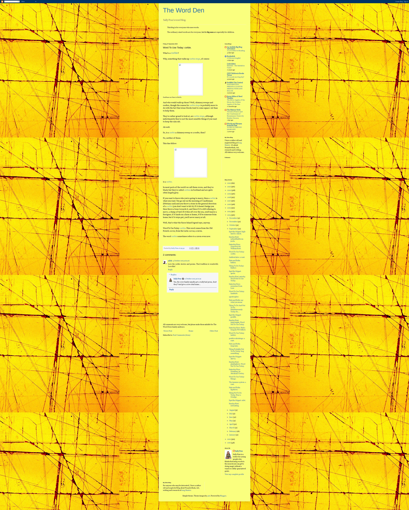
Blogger (223, 496)
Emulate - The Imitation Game (236, 67)
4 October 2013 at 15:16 (181, 261)
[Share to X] (194, 248)
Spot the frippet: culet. (237, 400)
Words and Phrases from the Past (234, 125)
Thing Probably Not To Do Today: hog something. (236, 351)
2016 (229, 204)
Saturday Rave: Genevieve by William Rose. (235, 246)
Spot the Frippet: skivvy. (235, 358)
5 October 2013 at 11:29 (193, 279)
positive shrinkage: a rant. (237, 339)
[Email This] (190, 248)
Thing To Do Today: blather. (236, 267)
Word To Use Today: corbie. (236, 253)
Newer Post (167, 331)
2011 (229, 443)
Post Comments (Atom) (181, 335)
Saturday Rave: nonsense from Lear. (235, 286)
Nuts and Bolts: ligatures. (234, 388)
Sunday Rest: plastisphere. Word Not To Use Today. (237, 364)
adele (170, 261)
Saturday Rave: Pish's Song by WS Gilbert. (237, 329)
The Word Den (183, 10)
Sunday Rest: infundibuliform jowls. (236, 239)
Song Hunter (186, 490)
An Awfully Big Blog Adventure (234, 48)
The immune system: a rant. (237, 383)
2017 (229, 201)
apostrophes (233, 297)
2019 (229, 194)
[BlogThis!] (192, 248)
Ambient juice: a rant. (237, 257)
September (233, 229)
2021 (229, 187)
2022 (229, 183)
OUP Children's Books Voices (235, 74)
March (232, 428)
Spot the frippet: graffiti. (235, 316)
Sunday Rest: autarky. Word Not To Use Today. (237, 279)
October (232, 225)
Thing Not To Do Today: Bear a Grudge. (235, 395)
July (231, 414)
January (232, 435)
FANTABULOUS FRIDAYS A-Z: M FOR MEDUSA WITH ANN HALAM (234, 87)
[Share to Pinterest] (198, 248)
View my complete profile (234, 474)
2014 (229, 211)
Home (191, 331)
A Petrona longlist (234, 58)
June (231, 417)
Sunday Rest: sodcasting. (234, 405)
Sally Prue (177, 279)
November (233, 222)
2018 (229, 197)
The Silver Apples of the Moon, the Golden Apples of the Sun (236, 102)
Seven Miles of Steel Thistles (234, 97)
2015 (229, 208)
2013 (229, 215)
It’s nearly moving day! (235, 77)
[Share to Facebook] (196, 248)
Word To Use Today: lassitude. (236, 292)
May (231, 421)
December (233, 218)
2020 (229, 190)
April (231, 424)
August (232, 410)
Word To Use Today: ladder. (236, 334)
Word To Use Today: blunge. (236, 378)
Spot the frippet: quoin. (235, 272)
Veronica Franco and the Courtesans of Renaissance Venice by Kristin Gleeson (235, 115)
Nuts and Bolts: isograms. (234, 345)
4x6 (208, 496)
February (233, 431)
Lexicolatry (231, 64)
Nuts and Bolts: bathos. (234, 261)
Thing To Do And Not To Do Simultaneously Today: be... (237, 308)
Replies (173, 275)
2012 (229, 439)
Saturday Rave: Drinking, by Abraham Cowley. (236, 371)
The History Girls (233, 110)
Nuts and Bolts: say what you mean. (236, 301)
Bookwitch (231, 56)
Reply (170, 270)
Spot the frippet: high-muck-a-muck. (237, 233)
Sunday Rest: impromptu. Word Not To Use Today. (237, 322)
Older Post (214, 331)
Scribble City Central (235, 83)
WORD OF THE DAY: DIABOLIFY (234, 128)
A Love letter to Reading (236, 51)
